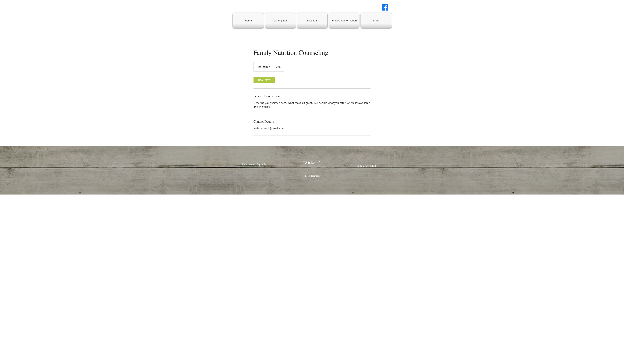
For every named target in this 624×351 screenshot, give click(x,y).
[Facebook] (385, 7)
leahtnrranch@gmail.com (256, 164)
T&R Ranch (312, 163)
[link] (264, 80)
